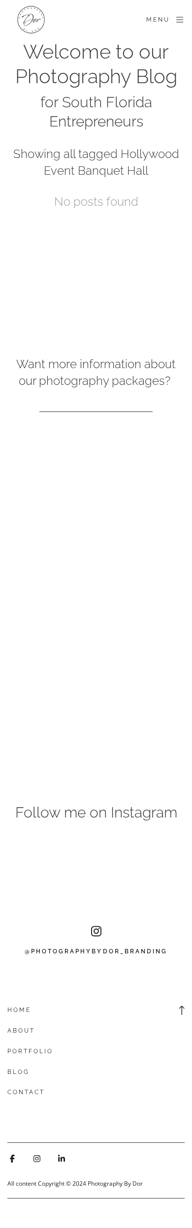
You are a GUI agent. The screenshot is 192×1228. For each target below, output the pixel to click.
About (21, 1030)
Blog (18, 1072)
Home (19, 1010)
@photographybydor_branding (96, 951)
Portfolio (30, 1051)
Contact (26, 1092)
